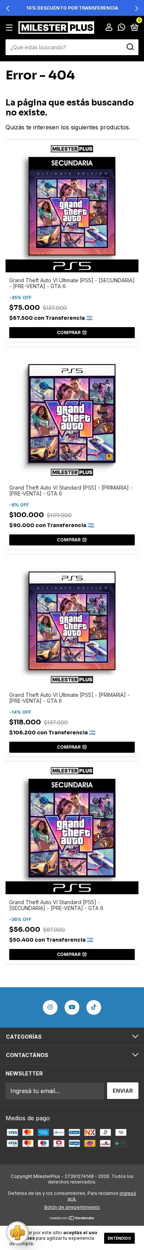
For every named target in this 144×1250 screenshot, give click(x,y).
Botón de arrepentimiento (72, 1207)
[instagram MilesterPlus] (50, 1007)
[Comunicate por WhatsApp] (121, 28)
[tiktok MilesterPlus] (93, 1007)
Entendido (119, 1238)
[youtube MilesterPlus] (72, 1007)
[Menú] (11, 27)
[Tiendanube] (72, 1218)
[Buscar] (130, 47)
